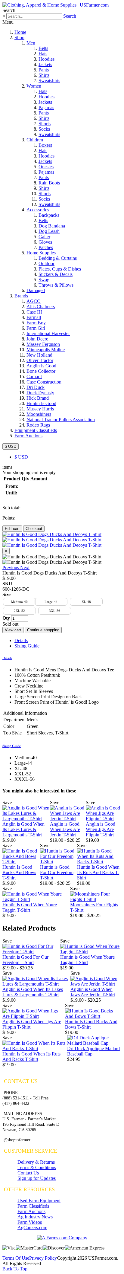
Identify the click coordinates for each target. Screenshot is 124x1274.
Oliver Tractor (39, 360)
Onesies (46, 166)
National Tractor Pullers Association (60, 419)
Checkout (34, 528)
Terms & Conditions (36, 1167)
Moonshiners (38, 414)
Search (69, 16)
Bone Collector (40, 371)
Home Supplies (41, 252)
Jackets (45, 64)
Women (33, 85)
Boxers (45, 145)
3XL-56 (54, 610)
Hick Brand (37, 398)
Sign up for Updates (36, 1178)
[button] (11, 567)
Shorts (45, 123)
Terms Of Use (15, 1258)
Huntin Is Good (41, 403)
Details (21, 640)
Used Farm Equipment (38, 1200)
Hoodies (46, 59)
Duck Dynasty (40, 392)
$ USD (10, 446)
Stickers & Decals (56, 274)
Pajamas (46, 107)
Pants (44, 69)
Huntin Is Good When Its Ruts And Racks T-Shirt (98, 872)
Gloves (45, 242)
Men (30, 42)
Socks (44, 129)
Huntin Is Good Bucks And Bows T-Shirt (19, 872)
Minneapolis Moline (45, 349)
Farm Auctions (28, 435)
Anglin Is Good (41, 365)
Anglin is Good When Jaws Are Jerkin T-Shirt (65, 829)
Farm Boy (36, 322)
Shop (19, 37)
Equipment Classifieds (35, 430)
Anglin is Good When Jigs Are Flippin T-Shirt (100, 829)
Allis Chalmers (40, 306)
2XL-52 (19, 610)
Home (20, 32)
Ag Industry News (35, 1216)
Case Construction (43, 381)
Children (34, 139)
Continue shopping (43, 630)
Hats (43, 53)
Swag (44, 279)
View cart (13, 630)
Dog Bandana (52, 225)
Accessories (37, 209)
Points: (8, 517)
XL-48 (86, 602)
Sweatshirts (49, 80)
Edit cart (12, 528)
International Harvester (48, 333)
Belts (43, 48)
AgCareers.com (32, 1227)
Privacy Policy (43, 1258)
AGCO (33, 301)
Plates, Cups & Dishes (60, 268)
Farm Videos (29, 1222)
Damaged (35, 290)
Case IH (34, 311)
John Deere (37, 338)
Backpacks (49, 215)
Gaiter (44, 236)
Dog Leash (49, 231)
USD (21, 456)
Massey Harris (40, 408)
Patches (46, 247)
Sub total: (11, 507)
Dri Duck (35, 387)
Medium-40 (19, 602)
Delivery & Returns (36, 1162)
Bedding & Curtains (58, 258)
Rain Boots (49, 182)
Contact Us (28, 1172)
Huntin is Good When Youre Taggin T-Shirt (29, 907)
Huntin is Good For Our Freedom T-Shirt (56, 872)
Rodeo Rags (38, 424)
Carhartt (34, 376)
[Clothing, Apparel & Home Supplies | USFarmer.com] (55, 4)
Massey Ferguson (43, 344)
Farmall (33, 317)
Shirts (44, 75)
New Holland (39, 355)
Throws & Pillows (56, 285)
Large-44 (51, 602)
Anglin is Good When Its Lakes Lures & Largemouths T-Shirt (23, 829)
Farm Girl (35, 328)
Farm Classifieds (33, 1206)
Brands (21, 295)
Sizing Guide (26, 645)
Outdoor (46, 263)
